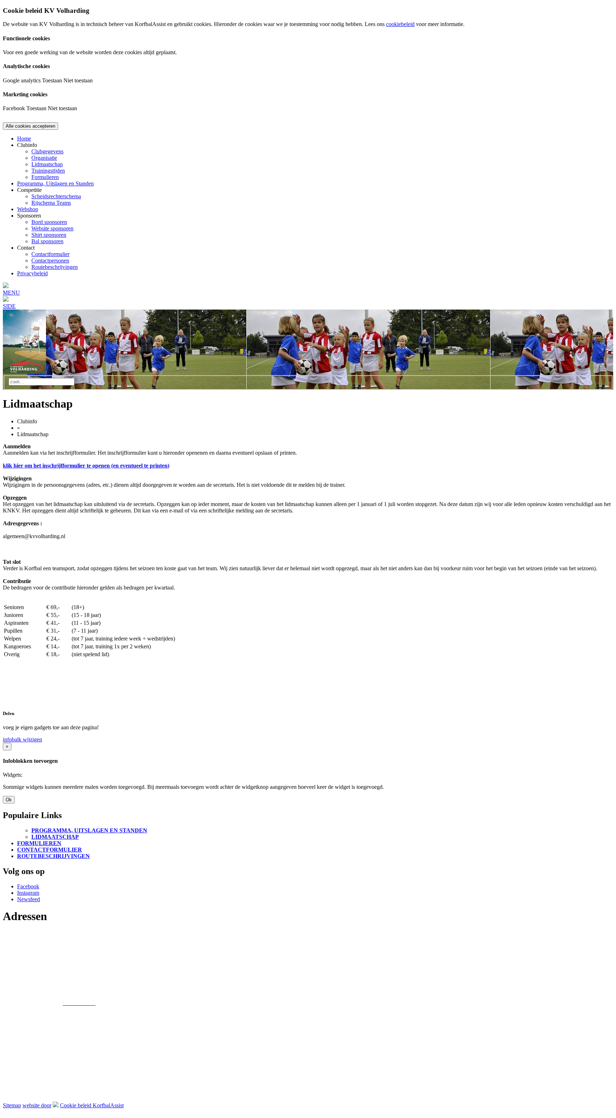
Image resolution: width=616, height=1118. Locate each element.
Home (24, 139)
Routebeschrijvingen (54, 267)
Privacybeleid (32, 273)
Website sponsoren (52, 228)
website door (36, 1105)
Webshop (27, 209)
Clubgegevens (47, 151)
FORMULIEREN (39, 843)
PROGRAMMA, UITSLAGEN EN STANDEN (89, 830)
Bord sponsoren (49, 222)
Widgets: (12, 775)
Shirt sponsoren (48, 235)
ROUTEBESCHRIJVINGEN (53, 856)
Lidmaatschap (47, 164)
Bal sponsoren (47, 241)
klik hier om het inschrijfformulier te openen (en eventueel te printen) (86, 466)
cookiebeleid (400, 24)
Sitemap (12, 1105)
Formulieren (45, 177)
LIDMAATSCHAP (55, 837)
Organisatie (44, 158)
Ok (9, 799)
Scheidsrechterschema (56, 196)
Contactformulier (50, 254)
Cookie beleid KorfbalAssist (92, 1105)
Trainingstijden (48, 171)
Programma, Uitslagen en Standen (55, 183)
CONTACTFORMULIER (49, 850)
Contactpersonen (50, 260)
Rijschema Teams (51, 203)
